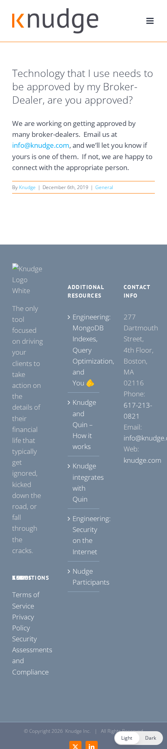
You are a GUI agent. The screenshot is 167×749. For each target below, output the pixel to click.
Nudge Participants (84, 576)
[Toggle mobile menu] (150, 21)
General (104, 187)
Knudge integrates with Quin (84, 482)
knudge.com (142, 460)
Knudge (27, 187)
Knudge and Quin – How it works (84, 424)
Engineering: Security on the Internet (84, 535)
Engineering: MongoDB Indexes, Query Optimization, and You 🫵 (84, 349)
